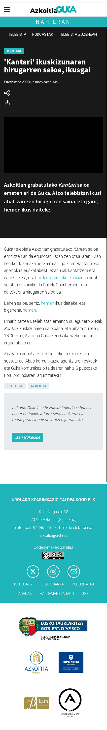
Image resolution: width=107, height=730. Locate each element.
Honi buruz (22, 584)
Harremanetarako (57, 594)
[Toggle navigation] (6, 9)
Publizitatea (83, 584)
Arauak (25, 594)
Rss (85, 594)
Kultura (14, 386)
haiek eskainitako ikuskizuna (61, 277)
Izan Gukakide (27, 437)
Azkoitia (38, 386)
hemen (47, 303)
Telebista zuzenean (78, 34)
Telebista (17, 34)
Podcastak (42, 34)
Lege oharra (52, 584)
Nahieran (53, 22)
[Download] (9, 103)
